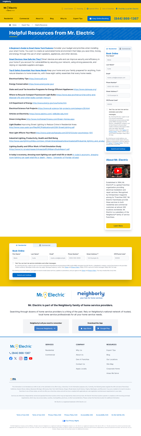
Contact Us (80, 364)
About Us (79, 355)
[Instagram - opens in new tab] (20, 358)
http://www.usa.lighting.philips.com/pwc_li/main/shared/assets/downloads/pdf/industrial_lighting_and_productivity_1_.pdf (62, 141)
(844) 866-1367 (21, 353)
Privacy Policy (113, 131)
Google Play (105, 328)
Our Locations (112, 359)
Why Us (79, 350)
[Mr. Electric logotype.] (50, 295)
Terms (124, 130)
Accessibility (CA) (102, 415)
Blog (108, 355)
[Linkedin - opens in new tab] (25, 358)
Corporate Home (113, 369)
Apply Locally (81, 369)
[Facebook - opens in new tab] (10, 358)
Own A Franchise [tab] (108, 9)
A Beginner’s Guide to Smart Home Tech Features (31, 48)
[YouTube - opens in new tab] (30, 358)
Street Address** (112, 91)
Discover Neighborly (44, 328)
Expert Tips (111, 350)
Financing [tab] (80, 9)
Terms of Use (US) (23, 415)
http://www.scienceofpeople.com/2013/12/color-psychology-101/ (64, 133)
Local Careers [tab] (68, 9)
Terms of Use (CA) (38, 415)
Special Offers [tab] (94, 9)
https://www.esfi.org (38, 79)
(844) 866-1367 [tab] (126, 18)
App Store (87, 328)
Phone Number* (111, 82)
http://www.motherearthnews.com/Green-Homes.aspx (50, 119)
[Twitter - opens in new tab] (15, 358)
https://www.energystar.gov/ (41, 84)
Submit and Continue (118, 149)
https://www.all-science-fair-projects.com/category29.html (64, 108)
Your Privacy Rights (72, 421)
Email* (108, 73)
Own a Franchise (82, 359)
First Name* (110, 56)
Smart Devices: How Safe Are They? (25, 59)
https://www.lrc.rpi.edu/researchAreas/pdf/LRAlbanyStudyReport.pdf (39, 149)
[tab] (127, 8)
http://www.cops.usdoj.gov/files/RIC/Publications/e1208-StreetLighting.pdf (42, 127)
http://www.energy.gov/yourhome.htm (50, 103)
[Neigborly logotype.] (91, 295)
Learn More (118, 226)
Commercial (126, 49)
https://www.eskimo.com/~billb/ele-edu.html (48, 114)
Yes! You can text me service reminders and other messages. (118, 112)
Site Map (110, 364)
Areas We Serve (113, 373)
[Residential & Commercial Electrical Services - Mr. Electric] (10, 8)
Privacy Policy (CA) (70, 415)
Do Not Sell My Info (118, 415)
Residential (113, 49)
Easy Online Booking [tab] (100, 18)
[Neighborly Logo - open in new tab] (6, 1)
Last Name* (110, 65)
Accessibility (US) (87, 415)
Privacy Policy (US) (54, 415)
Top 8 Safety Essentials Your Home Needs (28, 70)
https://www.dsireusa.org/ (85, 89)
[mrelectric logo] (24, 346)
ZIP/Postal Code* (112, 100)
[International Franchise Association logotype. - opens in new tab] (13, 379)
